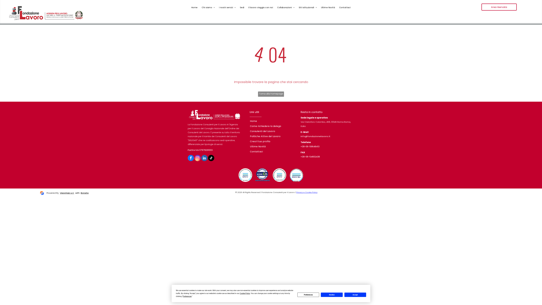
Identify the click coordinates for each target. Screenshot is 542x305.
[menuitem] (194, 7)
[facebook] (191, 158)
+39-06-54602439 (310, 156)
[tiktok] (211, 158)
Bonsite (85, 192)
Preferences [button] (187, 296)
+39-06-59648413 (310, 146)
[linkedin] (204, 158)
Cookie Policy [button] (245, 293)
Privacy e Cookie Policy (306, 192)
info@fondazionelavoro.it (315, 136)
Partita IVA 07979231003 (200, 150)
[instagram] (197, 158)
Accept (355, 295)
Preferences (308, 295)
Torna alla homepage (271, 93)
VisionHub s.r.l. (67, 192)
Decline (332, 295)
